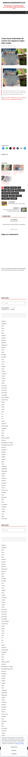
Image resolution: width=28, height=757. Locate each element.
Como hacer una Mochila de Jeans (5, 183)
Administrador (13, 46)
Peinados (3, 480)
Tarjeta (3, 509)
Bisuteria (3, 347)
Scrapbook (3, 506)
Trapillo (3, 511)
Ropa (2, 499)
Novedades (4, 466)
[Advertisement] (14, 26)
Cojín (2, 364)
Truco (2, 514)
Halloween (3, 428)
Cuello (2, 383)
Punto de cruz (4, 490)
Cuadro (3, 380)
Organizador (4, 468)
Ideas (2, 433)
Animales (3, 335)
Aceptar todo (14, 747)
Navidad (3, 452)
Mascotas (3, 447)
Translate (12, 309)
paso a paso (15, 193)
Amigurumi (3, 323)
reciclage (5, 195)
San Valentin (4, 504)
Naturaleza (4, 449)
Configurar (14, 753)
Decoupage (4, 395)
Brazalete (3, 354)
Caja (2, 359)
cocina (7, 187)
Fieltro (2, 407)
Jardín (2, 435)
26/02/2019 (5, 46)
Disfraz (3, 402)
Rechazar (14, 750)
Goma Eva (3, 423)
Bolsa (2, 352)
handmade (10, 190)
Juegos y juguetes (5, 437)
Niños (2, 461)
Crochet (3, 378)
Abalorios (3, 321)
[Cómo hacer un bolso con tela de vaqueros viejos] (18, 168)
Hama (2, 430)
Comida (3, 371)
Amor (2, 326)
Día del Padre (4, 399)
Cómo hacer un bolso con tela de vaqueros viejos (18, 173)
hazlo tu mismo (20, 190)
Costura (3, 376)
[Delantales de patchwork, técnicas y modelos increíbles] (6, 168)
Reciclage (3, 492)
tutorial (18, 195)
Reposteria (3, 497)
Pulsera (3, 487)
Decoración (4, 385)
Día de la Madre (5, 397)
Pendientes (4, 483)
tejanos (12, 195)
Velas (2, 516)
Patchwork (3, 478)
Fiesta (2, 409)
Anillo (2, 333)
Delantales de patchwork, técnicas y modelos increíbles (6, 173)
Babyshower (4, 345)
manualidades (6, 193)
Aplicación (3, 342)
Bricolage (3, 357)
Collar (2, 369)
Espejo (3, 404)
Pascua (3, 476)
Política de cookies (19, 743)
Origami (3, 473)
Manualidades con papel (7, 442)
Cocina (3, 361)
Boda (2, 350)
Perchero (3, 485)
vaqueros (13, 198)
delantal (13, 187)
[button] (26, 12)
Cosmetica (3, 373)
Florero (3, 421)
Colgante (3, 366)
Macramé (3, 440)
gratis (4, 190)
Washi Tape (4, 518)
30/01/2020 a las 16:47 (14, 221)
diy (19, 187)
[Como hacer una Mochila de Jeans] (6, 179)
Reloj (2, 495)
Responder (14, 229)
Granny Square (4, 426)
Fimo (2, 411)
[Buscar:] (14, 303)
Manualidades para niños (7, 445)
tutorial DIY (6, 198)
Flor (2, 414)
